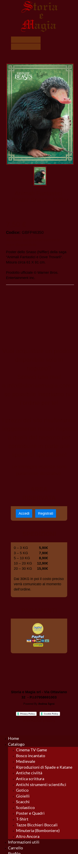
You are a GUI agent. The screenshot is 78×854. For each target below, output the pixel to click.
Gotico (22, 790)
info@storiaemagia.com (39, 385)
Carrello (15, 847)
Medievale (25, 761)
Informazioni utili (23, 841)
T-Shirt (22, 818)
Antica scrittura (30, 778)
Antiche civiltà (29, 772)
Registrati (45, 513)
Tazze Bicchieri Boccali (37, 824)
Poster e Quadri (30, 813)
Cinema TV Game (31, 749)
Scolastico (25, 807)
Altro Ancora (27, 836)
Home (13, 738)
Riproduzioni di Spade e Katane (44, 767)
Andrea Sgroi (46, 703)
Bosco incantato (30, 755)
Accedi (24, 513)
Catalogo (16, 744)
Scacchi (23, 801)
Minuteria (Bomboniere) (38, 830)
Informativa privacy (39, 721)
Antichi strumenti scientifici (41, 784)
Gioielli (23, 795)
